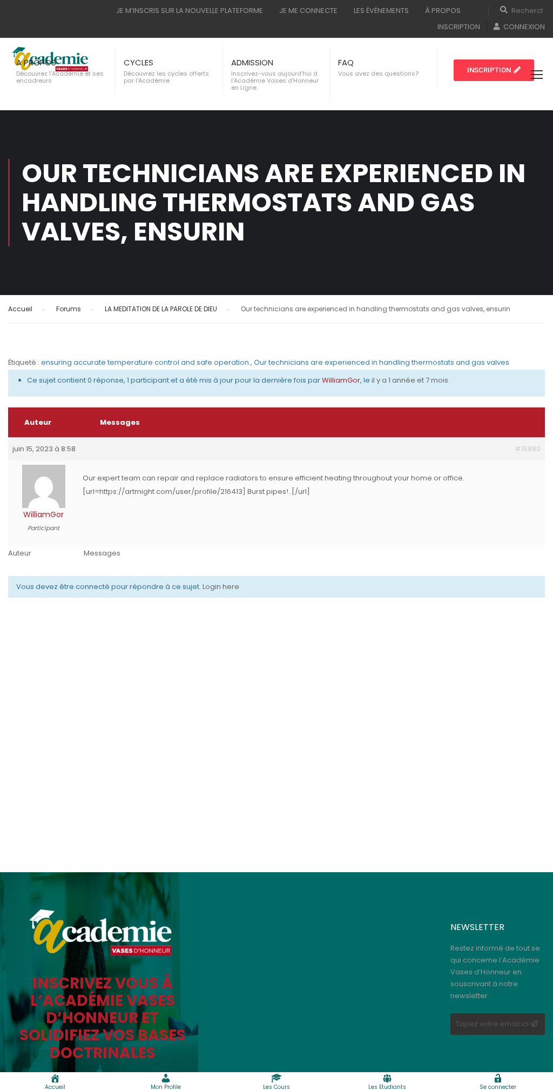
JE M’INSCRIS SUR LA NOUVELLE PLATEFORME (189, 10)
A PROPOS (36, 62)
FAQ (346, 62)
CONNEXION (524, 27)
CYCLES (138, 62)
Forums (68, 308)
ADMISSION (252, 62)
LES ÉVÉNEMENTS (381, 10)
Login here (221, 586)
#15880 (528, 449)
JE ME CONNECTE (308, 10)
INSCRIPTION (458, 27)
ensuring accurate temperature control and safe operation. (146, 362)
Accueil (20, 308)
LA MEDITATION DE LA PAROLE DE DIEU (161, 308)
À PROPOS (443, 10)
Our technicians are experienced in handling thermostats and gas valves (381, 362)
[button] (494, 70)
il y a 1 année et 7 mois (410, 380)
